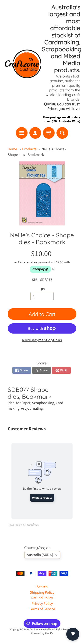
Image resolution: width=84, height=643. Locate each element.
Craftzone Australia (40, 629)
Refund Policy (42, 598)
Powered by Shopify (42, 633)
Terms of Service (42, 609)
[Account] (35, 133)
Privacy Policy (42, 603)
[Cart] (49, 133)
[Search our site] (62, 133)
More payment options (42, 340)
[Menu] (22, 133)
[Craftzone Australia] (23, 63)
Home (12, 149)
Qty (42, 289)
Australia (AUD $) (40, 554)
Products (29, 149)
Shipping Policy (42, 592)
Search (42, 586)
